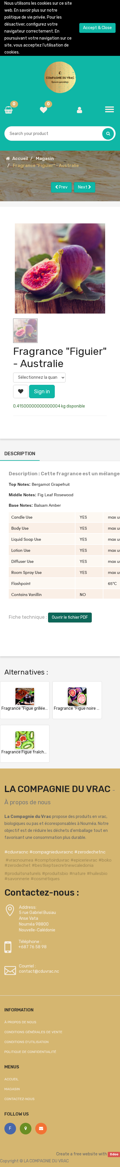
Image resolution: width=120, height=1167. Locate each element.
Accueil (20, 158)
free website (85, 1154)
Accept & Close (97, 27)
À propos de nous (27, 802)
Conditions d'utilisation (26, 1042)
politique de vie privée (24, 17)
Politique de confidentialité (30, 1052)
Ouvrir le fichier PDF (70, 617)
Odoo (114, 1154)
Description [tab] (19, 453)
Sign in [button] (42, 391)
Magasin (45, 158)
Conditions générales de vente (33, 1032)
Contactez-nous (19, 1099)
